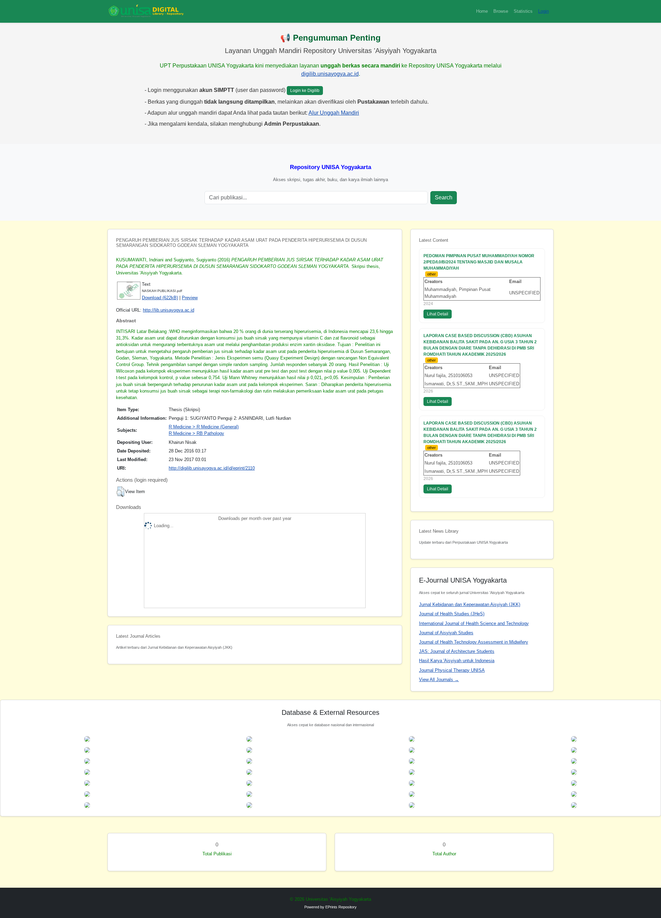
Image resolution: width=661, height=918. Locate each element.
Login (543, 11)
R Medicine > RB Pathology (196, 433)
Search (443, 197)
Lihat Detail (437, 314)
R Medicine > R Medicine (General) (204, 426)
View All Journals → (439, 679)
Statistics (523, 11)
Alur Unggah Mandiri (333, 113)
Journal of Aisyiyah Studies (446, 632)
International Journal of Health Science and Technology (474, 623)
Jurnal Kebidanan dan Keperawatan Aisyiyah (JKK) (469, 604)
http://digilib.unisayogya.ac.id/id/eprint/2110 (212, 468)
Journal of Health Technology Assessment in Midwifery (473, 642)
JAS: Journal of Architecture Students (456, 651)
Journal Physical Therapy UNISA (452, 670)
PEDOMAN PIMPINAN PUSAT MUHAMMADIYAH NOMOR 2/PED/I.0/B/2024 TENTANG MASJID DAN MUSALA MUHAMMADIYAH (478, 262)
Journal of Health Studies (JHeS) (451, 613)
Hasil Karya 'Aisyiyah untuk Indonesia (456, 660)
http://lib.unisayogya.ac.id (168, 310)
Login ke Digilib (304, 90)
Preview (190, 297)
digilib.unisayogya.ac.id (330, 74)
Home (482, 11)
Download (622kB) (160, 297)
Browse (500, 11)
